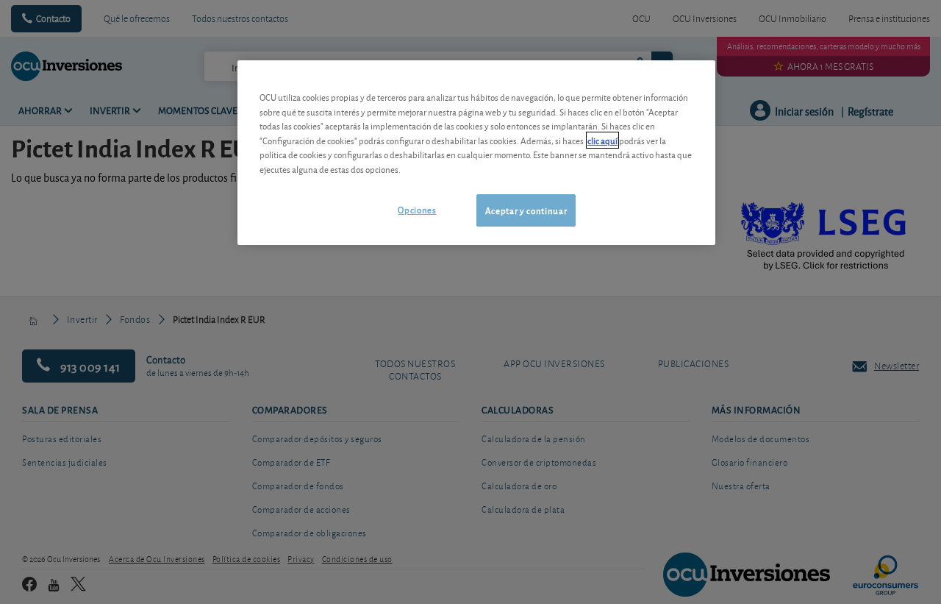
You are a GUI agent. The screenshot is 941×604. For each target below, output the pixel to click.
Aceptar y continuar (526, 210)
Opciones (417, 209)
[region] (476, 152)
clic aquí (602, 140)
